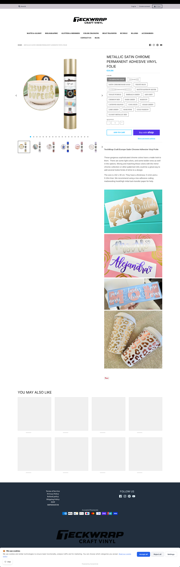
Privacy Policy (53, 494)
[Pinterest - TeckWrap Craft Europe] (157, 45)
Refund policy (53, 496)
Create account (144, 6)
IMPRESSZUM (53, 505)
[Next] (102, 95)
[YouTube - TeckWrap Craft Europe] (161, 45)
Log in (133, 6)
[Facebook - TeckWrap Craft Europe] (150, 45)
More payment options (146, 138)
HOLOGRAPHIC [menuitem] (51, 33)
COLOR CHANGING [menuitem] (91, 33)
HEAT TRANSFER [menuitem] (109, 33)
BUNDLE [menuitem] (123, 33)
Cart (158, 6)
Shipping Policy (53, 499)
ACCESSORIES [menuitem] (147, 33)
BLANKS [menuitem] (134, 33)
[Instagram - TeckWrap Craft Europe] (154, 45)
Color (109, 76)
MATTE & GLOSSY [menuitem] (34, 33)
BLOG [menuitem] (97, 38)
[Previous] (16, 95)
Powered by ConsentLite (90, 564)
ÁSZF (53, 502)
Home (20, 45)
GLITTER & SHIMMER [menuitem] (70, 33)
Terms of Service (53, 491)
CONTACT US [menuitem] (86, 38)
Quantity (110, 120)
